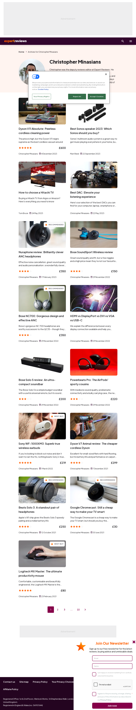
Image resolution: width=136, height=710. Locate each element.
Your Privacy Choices (63, 681)
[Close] (106, 74)
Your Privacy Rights (42, 96)
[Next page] (85, 609)
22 (78, 609)
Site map (24, 681)
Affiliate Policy (10, 689)
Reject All (77, 96)
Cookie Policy (43, 89)
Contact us (9, 681)
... (71, 609)
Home (21, 52)
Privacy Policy (40, 681)
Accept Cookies (96, 96)
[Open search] (123, 41)
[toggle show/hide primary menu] (131, 41)
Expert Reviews (13, 41)
